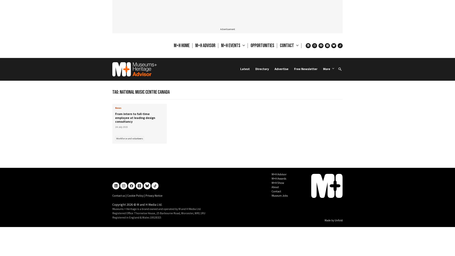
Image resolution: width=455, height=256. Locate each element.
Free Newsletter (305, 69)
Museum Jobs (280, 196)
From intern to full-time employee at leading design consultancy (135, 118)
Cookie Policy (135, 196)
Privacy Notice (153, 196)
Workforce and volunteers (129, 138)
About (275, 187)
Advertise (281, 69)
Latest (245, 69)
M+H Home (182, 46)
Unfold (339, 220)
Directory (262, 69)
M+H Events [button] (231, 46)
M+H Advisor (205, 46)
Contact (276, 191)
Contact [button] (287, 46)
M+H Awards (279, 178)
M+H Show (278, 183)
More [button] (326, 69)
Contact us (119, 196)
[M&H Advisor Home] (134, 69)
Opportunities (262, 46)
